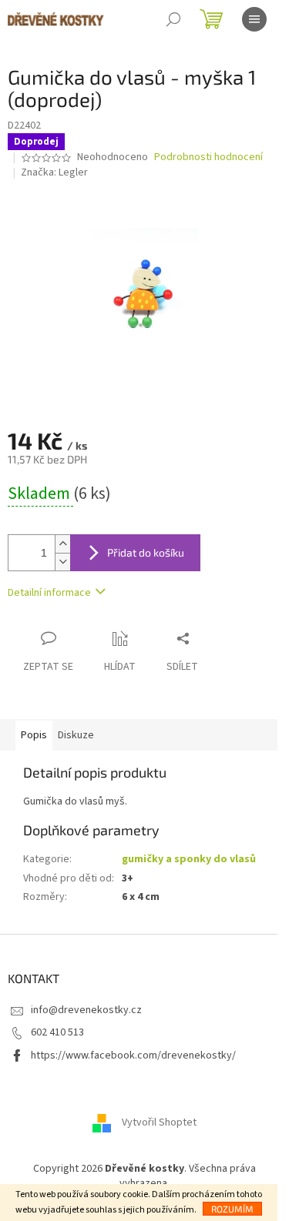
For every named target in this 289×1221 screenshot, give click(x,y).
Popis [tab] (34, 735)
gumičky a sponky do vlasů (189, 859)
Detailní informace (49, 592)
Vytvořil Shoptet (159, 1122)
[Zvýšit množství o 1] (62, 544)
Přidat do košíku (145, 552)
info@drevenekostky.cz (86, 1010)
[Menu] (254, 19)
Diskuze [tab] (76, 735)
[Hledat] (173, 19)
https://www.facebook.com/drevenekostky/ (133, 1055)
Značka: (54, 172)
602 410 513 (57, 1032)
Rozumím (232, 1208)
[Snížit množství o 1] (62, 561)
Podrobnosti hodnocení (208, 157)
